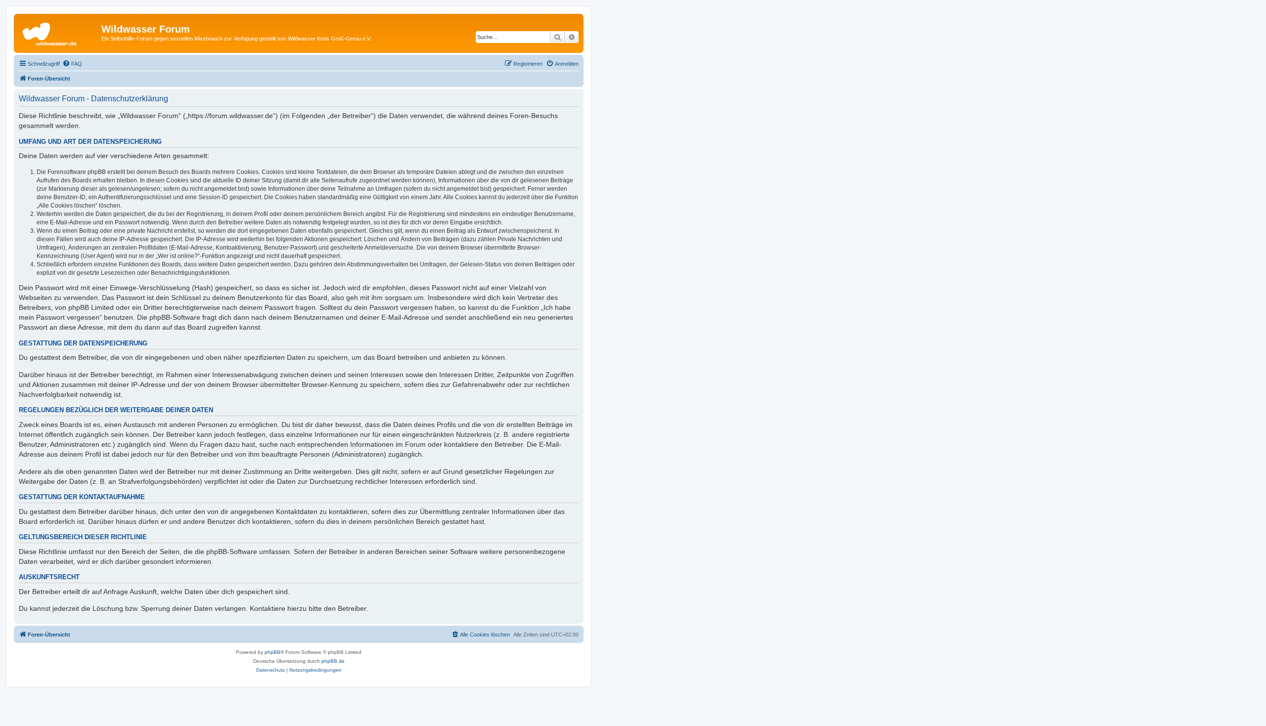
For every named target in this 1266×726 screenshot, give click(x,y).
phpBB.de (333, 661)
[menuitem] (72, 64)
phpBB (272, 652)
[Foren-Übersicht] (58, 32)
